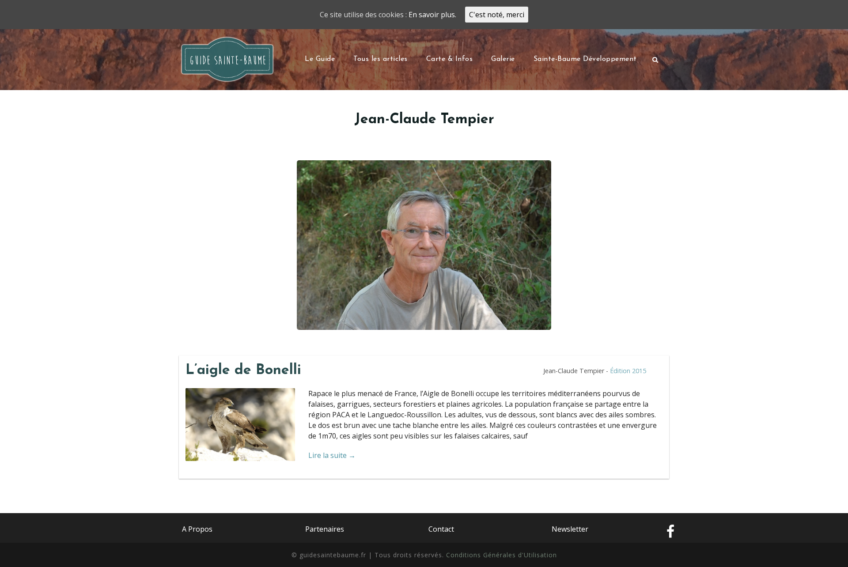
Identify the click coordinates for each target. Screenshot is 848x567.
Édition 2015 (628, 371)
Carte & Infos (449, 59)
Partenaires (324, 529)
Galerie (503, 59)
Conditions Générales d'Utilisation (501, 555)
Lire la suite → (332, 455)
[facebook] (670, 532)
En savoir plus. (432, 14)
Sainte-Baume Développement (585, 59)
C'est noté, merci (496, 14)
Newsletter (570, 529)
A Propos (197, 529)
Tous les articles (380, 59)
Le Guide (320, 59)
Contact (441, 529)
